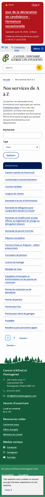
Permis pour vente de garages (20, 313)
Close (7, 490)
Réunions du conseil (12, 434)
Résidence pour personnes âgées (21, 327)
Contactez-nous (19, 49)
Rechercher (9, 129)
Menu (36, 48)
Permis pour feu (13, 306)
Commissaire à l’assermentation (21, 179)
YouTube (11, 457)
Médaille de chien (13, 269)
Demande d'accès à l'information (21, 200)
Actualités (23, 474)
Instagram (12, 452)
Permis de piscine (13, 299)
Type (5, 141)
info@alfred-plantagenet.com (21, 395)
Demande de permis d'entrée (19, 231)
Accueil (6, 79)
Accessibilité (8, 474)
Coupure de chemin (14, 193)
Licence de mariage (14, 262)
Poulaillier (10, 320)
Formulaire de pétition (16, 255)
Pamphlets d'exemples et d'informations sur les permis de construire (21, 279)
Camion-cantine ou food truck (19, 172)
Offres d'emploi (10, 429)
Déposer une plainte (15, 238)
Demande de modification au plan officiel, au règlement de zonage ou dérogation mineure (22, 220)
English (6, 47)
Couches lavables (13, 186)
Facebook (12, 447)
